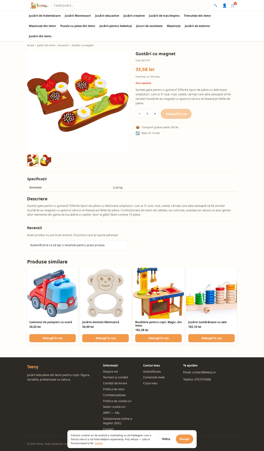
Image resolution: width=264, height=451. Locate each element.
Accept (184, 439)
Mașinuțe (173, 26)
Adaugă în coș (176, 114)
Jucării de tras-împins (164, 16)
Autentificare (152, 371)
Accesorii (63, 45)
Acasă (30, 45)
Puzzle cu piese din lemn (77, 26)
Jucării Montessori (78, 16)
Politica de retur (114, 389)
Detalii (99, 443)
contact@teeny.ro (204, 372)
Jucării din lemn (40, 36)
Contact (108, 429)
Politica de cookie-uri (117, 401)
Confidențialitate (114, 395)
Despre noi (110, 371)
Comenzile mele (154, 377)
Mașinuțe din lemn (42, 26)
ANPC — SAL (111, 413)
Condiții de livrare (115, 383)
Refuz (166, 439)
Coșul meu (150, 383)
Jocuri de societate (149, 26)
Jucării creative (134, 16)
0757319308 (203, 379)
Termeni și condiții (115, 377)
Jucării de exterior (197, 26)
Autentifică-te (39, 245)
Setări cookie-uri (114, 407)
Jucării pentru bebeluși (115, 26)
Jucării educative (107, 16)
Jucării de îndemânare (45, 16)
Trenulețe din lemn (197, 16)
